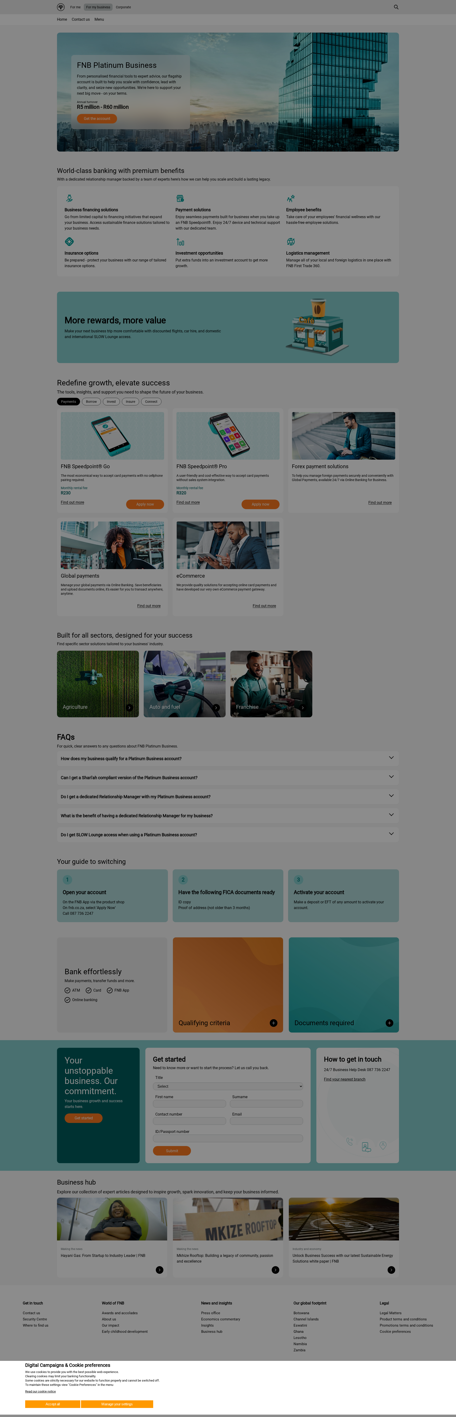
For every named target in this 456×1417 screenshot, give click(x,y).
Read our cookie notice (40, 1391)
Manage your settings (117, 1404)
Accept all (53, 1404)
